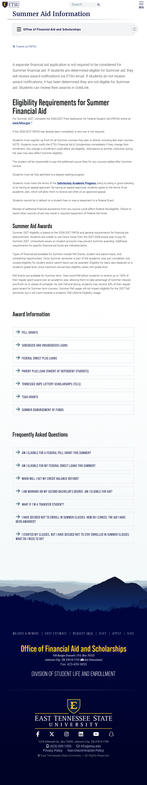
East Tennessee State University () (10, 5)
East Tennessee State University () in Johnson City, (73, 714)
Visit (103, 633)
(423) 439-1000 (60, 746)
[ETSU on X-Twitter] (50, 736)
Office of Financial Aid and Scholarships (73, 648)
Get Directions (92, 659)
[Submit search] (98, 5)
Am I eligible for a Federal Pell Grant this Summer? (56, 453)
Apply (117, 633)
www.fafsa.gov (21, 123)
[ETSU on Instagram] (65, 736)
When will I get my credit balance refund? (50, 479)
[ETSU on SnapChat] (109, 736)
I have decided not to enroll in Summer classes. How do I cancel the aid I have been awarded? (71, 519)
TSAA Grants (29, 397)
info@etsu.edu (91, 746)
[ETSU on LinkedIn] (79, 736)
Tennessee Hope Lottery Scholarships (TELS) (51, 384)
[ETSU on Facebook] (36, 736)
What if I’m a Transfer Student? (42, 504)
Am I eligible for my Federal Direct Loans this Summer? (58, 466)
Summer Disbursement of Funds (42, 410)
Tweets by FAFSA (26, 46)
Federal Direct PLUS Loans (39, 358)
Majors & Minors (26, 633)
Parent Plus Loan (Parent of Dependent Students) (55, 371)
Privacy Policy (53, 750)
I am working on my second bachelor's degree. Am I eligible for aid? (66, 491)
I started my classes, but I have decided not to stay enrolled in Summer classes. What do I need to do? (73, 536)
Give (130, 633)
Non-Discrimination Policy (86, 750)
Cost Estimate (56, 633)
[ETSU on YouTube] (94, 736)
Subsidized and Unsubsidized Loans (44, 345)
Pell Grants (29, 332)
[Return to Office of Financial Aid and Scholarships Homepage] (134, 29)
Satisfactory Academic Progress (76, 183)
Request (83, 633)
